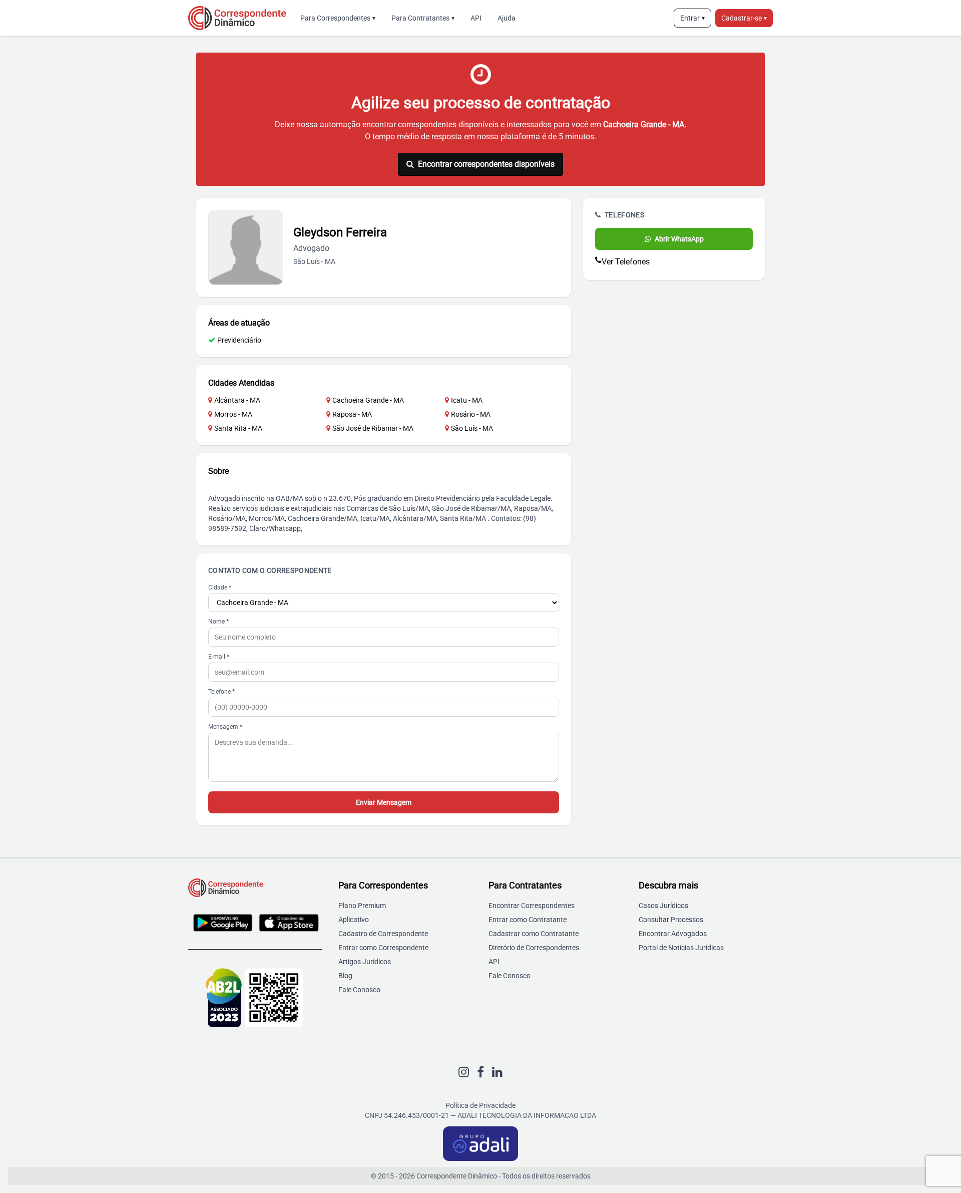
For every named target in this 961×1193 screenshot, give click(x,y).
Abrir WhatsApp (679, 239)
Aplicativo (353, 920)
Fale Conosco (359, 990)
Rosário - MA (471, 414)
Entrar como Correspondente (383, 948)
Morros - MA (233, 414)
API (476, 18)
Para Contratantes (422, 18)
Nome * (218, 621)
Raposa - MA (352, 414)
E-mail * (218, 656)
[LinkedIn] (497, 1072)
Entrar (692, 18)
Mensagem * (225, 726)
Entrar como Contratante (528, 920)
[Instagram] (463, 1072)
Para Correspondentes (337, 18)
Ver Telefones (626, 261)
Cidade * (219, 587)
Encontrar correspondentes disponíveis (486, 164)
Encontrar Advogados (673, 934)
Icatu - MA (467, 400)
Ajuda (507, 18)
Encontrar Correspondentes (532, 906)
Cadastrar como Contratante (534, 934)
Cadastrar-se (744, 18)
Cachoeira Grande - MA (368, 400)
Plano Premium (362, 906)
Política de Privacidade (480, 1105)
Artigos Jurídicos (364, 962)
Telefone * (221, 691)
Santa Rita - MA (238, 428)
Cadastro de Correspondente (383, 934)
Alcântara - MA (237, 400)
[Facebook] (480, 1072)
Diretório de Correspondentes (534, 948)
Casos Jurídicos (663, 906)
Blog (345, 976)
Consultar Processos (671, 920)
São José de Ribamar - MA (372, 428)
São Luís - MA (472, 428)
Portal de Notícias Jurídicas (681, 948)
